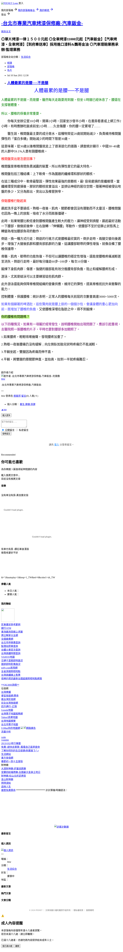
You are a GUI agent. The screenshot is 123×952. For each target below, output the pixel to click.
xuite (3, 737)
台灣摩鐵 (6, 692)
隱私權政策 (78, 910)
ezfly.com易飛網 (9, 667)
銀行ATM (6, 628)
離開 (17, 946)
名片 (9, 70)
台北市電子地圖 (9, 724)
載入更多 (6, 415)
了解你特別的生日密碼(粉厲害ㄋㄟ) (20, 750)
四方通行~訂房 (9, 706)
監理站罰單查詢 (9, 646)
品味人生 (6, 786)
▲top (4, 409)
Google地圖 (7, 710)
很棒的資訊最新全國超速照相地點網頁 (21, 678)
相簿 (9, 63)
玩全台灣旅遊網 (9, 703)
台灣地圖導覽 (8, 721)
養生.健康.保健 (27, 404)
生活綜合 (26, 57)
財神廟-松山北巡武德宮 (13, 776)
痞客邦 (17, 396)
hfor (3, 379)
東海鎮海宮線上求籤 (12, 631)
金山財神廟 (7, 779)
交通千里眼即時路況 (12, 660)
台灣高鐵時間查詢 (10, 653)
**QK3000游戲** (10, 685)
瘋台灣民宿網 (8, 699)
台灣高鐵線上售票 (10, 675)
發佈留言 (6, 434)
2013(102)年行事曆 (11, 743)
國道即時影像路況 (10, 664)
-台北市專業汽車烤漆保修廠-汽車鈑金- (42, 23)
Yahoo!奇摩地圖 (9, 717)
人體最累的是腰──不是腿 (27, 83)
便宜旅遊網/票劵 (10, 695)
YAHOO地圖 (8, 657)
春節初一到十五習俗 (12, 761)
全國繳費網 (7, 639)
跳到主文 (6, 31)
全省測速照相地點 (10, 671)
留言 (23, 396)
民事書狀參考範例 (10, 624)
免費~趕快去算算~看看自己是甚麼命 (20, 747)
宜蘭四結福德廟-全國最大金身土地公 (20, 772)
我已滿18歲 (7, 946)
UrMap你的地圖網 (10, 728)
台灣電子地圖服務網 (12, 713)
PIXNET (39, 910)
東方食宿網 (7, 757)
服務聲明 (90, 910)
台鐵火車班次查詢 (10, 649)
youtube (5, 740)
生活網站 (6, 754)
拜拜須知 (6, 783)
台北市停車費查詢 (10, 642)
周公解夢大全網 (9, 635)
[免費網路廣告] (30, 728)
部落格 (10, 66)
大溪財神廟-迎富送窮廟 (13, 768)
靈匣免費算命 (8, 790)
